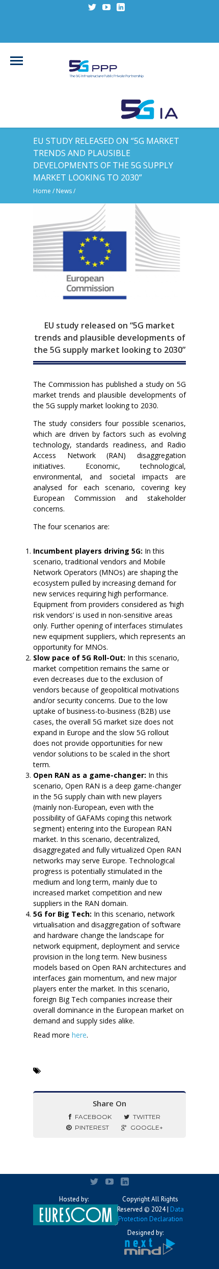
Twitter (146, 1117)
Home (42, 191)
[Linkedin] (121, 7)
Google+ (146, 1127)
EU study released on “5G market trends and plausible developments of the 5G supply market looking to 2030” (109, 337)
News (64, 191)
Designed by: (145, 1232)
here (79, 1035)
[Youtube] (106, 7)
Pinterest (92, 1127)
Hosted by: (74, 1199)
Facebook (93, 1117)
